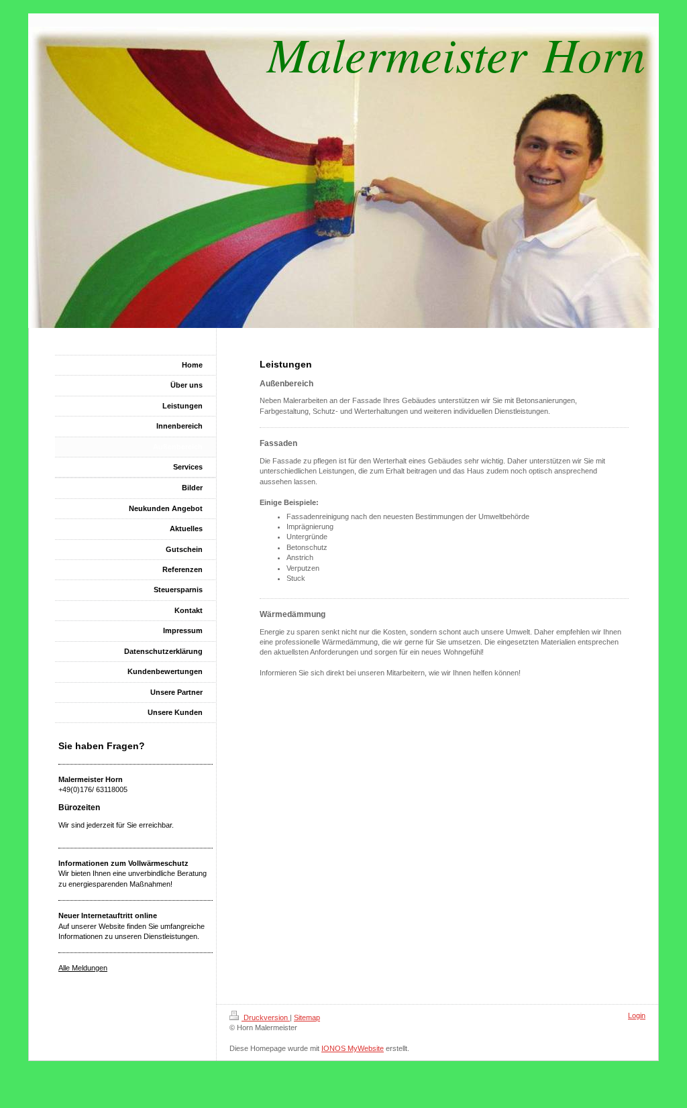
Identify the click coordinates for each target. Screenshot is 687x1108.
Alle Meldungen (82, 968)
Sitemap (307, 1017)
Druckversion (266, 1017)
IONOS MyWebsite (352, 1048)
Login (636, 1015)
